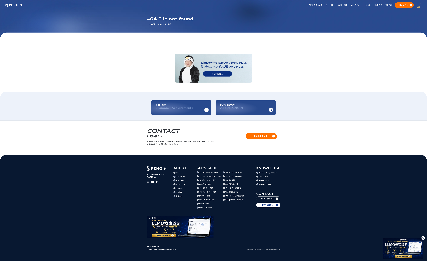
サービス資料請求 (267, 199)
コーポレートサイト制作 (207, 180)
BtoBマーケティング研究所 (268, 173)
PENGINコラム (264, 180)
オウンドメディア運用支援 (234, 196)
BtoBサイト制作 (205, 184)
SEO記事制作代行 (231, 184)
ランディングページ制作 (207, 192)
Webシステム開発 (205, 207)
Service (204, 168)
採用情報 (389, 5)
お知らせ (378, 5)
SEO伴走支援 (230, 180)
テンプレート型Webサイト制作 (210, 176)
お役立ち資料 (263, 176)
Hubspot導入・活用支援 (234, 200)
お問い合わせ (403, 5)
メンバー (368, 5)
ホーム (178, 173)
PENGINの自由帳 (265, 184)
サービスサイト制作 (206, 188)
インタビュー (355, 5)
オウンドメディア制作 (207, 200)
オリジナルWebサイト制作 (208, 172)
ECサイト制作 (204, 203)
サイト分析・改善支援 (233, 188)
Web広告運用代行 (231, 192)
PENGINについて (315, 5)
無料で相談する (267, 205)
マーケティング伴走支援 (233, 172)
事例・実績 (342, 5)
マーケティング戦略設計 (233, 176)
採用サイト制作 (204, 196)
